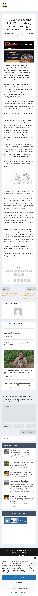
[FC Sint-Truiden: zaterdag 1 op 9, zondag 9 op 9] (19, 339)
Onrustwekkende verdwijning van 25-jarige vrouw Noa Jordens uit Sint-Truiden (18, 372)
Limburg (20, 456)
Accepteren (19, 577)
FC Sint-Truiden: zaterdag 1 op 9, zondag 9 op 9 (16, 344)
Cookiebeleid (14, 592)
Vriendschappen (14, 457)
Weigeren (19, 583)
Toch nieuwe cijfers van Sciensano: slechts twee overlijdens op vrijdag (17, 384)
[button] (35, 558)
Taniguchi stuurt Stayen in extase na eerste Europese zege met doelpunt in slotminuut (21, 464)
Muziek (25, 456)
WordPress (23, 552)
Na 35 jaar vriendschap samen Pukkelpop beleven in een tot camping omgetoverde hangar (20, 452)
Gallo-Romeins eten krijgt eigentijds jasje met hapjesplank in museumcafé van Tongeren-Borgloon (22, 499)
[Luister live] (7, 520)
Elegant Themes (21, 550)
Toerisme (20, 505)
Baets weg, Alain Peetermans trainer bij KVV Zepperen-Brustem (19, 333)
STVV (19, 467)
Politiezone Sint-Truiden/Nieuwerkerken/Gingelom (21, 490)
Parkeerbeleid (22, 490)
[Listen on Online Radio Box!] (25, 521)
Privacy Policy (22, 592)
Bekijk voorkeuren (19, 588)
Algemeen (30, 33)
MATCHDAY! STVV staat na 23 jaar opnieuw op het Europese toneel (21, 473)
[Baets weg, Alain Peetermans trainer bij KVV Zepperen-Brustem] (19, 328)
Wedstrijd (24, 467)
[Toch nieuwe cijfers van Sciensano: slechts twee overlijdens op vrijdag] (19, 379)
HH (15, 33)
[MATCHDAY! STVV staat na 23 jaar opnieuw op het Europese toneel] (6, 473)
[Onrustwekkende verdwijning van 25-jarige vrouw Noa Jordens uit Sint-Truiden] (19, 359)
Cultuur (20, 503)
